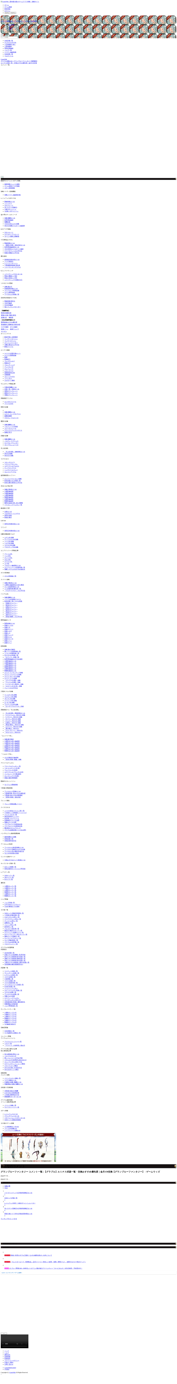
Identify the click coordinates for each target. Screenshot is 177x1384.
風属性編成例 (8, 497)
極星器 (11, 317)
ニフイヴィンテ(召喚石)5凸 (13, 280)
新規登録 (7, 9)
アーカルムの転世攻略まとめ (14, 847)
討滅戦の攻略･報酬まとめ (12, 1082)
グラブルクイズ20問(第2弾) (13, 824)
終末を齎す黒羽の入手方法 (13, 482)
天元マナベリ (8, 232)
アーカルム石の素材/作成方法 (14, 851)
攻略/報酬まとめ (9, 218)
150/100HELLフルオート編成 (13, 249)
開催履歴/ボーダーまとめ (12, 1096)
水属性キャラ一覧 (10, 888)
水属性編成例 (8, 493)
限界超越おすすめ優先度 (9, 322)
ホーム (6, 5)
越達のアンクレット (11, 393)
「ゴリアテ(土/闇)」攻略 (12, 680)
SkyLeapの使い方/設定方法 (13, 1067)
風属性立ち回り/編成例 (12, 747)
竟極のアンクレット (11, 395)
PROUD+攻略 (8, 455)
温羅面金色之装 (9, 372)
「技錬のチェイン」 (11, 603)
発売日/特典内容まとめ (12, 524)
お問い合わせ (8, 1364)
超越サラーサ (8, 639)
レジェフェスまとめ (11, 1114)
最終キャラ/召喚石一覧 (12, 936)
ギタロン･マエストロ (11, 418)
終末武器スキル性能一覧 (12, 480)
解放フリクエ (8, 346)
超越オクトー (8, 629)
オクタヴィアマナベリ (11, 234)
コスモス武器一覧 (10, 992)
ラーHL (6, 563)
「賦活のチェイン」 (11, 605)
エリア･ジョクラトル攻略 (12, 674)
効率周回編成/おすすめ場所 (13, 659)
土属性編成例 (8, 495)
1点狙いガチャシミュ (11, 211)
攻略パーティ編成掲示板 (12, 195)
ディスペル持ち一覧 (11, 921)
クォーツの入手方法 (11, 688)
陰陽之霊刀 (8, 432)
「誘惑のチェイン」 (11, 609)
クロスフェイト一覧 (11, 944)
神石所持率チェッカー (11, 816)
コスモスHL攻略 (9, 545)
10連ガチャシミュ (10, 209)
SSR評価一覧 (8, 40)
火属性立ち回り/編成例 (12, 741)
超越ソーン (4, 329)
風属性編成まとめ (10, 667)
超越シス (7, 633)
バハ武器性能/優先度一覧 (12, 588)
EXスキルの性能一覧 (11, 655)
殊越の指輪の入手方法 (11, 253)
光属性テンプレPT (10, 1020)
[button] (90, 31)
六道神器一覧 (8, 979)
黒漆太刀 (7, 363)
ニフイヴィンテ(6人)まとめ (13, 274)
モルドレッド (8, 205)
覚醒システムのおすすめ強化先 (14, 569)
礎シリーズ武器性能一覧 (12, 651)
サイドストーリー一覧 (11, 1107)
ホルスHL (7, 559)
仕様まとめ (8, 511)
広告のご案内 (8, 1362)
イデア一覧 (8, 1043)
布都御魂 (7, 374)
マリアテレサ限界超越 (11, 290)
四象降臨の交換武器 (11, 1004)
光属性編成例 (8, 499)
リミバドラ (8, 203)
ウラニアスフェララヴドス (13, 430)
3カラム (13, 13)
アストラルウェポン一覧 (12, 766)
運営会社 (7, 1355)
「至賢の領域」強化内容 (12, 797)
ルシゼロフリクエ (10, 401)
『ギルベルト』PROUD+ (12, 732)
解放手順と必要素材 (11, 337)
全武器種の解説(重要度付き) (13, 964)
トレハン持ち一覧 (10, 925)
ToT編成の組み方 (10, 1024)
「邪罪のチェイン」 (11, 613)
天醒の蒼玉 (12, 315)
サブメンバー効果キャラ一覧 (14, 932)
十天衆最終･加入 (9, 44)
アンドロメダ (8, 367)
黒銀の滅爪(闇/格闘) (11, 778)
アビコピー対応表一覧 (11, 928)
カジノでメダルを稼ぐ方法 (13, 1062)
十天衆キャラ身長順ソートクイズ (15, 812)
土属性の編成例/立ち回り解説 (14, 585)
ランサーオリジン (10, 341)
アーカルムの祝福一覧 (11, 294)
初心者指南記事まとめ (11, 1054)
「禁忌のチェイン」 (11, 611)
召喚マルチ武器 (9, 996)
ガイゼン (4, 331)
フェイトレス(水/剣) (11, 770)
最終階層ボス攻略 (10, 837)
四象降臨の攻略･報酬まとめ (13, 1084)
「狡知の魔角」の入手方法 (13, 616)
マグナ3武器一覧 (9, 977)
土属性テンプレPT (10, 1016)
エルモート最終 (9, 380)
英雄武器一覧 (8, 839)
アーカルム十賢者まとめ (12, 791)
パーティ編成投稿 (10, 52)
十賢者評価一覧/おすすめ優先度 (14, 793)
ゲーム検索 (8, 7)
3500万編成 (8, 303)
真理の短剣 (8, 515)
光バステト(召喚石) (10, 207)
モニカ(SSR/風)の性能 (11, 853)
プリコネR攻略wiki (10, 1128)
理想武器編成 (8, 48)
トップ (6, 1351)
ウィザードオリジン (11, 339)
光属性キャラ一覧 (10, 894)
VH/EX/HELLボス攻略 (11, 224)
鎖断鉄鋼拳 (8, 416)
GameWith (12, 1372)
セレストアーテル (10, 472)
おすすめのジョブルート (12, 904)
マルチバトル (8, 56)
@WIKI (6, 1369)
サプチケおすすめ (10, 42)
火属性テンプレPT (10, 1012)
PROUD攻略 (8, 453)
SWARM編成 (8, 305)
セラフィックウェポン (11, 998)
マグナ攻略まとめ (10, 1080)
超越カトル (8, 637)
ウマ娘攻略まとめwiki (11, 1126)
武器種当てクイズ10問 (11, 820)
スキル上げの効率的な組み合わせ (15, 1060)
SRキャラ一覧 (9, 877)
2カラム (7, 13)
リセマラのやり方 (10, 1056)
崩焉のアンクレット (11, 391)
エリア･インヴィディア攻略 (13, 672)
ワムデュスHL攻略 (10, 697)
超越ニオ (7, 627)
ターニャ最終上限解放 (11, 236)
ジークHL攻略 (9, 541)
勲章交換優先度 (6, 313)
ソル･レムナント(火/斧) (12, 768)
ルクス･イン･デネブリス (12, 414)
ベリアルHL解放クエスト (12, 599)
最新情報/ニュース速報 (12, 184)
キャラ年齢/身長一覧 (11, 940)
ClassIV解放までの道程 (11, 906)
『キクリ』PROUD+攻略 (12, 719)
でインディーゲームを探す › (12, 1272)
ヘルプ (6, 1353)
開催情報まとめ (9, 201)
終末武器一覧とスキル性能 (13, 601)
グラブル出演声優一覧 (11, 942)
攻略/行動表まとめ (10, 489)
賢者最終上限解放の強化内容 (10, 324)
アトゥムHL (8, 554)
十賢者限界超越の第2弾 (12, 265)
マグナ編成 (4, 327)
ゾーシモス (8, 378)
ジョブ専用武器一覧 (11, 1006)
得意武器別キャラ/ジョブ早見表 (14, 869)
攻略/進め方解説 (9, 649)
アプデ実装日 (8, 261)
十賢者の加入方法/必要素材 (13, 795)
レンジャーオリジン (11, 263)
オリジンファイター (11, 343)
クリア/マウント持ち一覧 (12, 919)
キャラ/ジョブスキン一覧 (12, 938)
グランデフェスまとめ (11, 1116)
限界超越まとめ (9, 623)
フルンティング (9, 365)
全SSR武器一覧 (9, 953)
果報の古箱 (4, 315)
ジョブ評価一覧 (9, 902)
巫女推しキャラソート (11, 818)
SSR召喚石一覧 (9, 1031)
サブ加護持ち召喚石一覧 (12, 1033)
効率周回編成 (8, 220)
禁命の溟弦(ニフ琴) (10, 278)
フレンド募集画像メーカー (13, 804)
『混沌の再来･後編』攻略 (12, 759)
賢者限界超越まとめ (11, 288)
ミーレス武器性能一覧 (11, 653)
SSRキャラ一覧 (9, 875)
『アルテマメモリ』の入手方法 (14, 590)
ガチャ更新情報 (9, 188)
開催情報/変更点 (9, 301)
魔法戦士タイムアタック (12, 828)
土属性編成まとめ (10, 665)
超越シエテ (8, 631)
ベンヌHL (7, 556)
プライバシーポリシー (11, 1360)
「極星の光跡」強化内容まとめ (14, 245)
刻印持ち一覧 (8, 926)
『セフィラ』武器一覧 (11, 657)
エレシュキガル (9, 376)
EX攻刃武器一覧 (9, 986)
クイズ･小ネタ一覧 (10, 814)
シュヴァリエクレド (11, 470)
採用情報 (7, 1356)
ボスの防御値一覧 (10, 576)
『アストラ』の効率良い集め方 (14, 1045)
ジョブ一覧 (8, 50)
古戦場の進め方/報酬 (11, 1091)
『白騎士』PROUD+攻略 (12, 723)
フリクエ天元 (8, 403)
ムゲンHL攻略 (9, 537)
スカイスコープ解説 (11, 1065)
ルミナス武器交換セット (12, 353)
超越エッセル (8, 625)
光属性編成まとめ (10, 669)
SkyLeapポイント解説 (11, 1069)
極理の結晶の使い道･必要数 (13, 503)
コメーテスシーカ (10, 428)
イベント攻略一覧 (10, 1105)
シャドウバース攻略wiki (12, 1130)
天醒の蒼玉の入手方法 (11, 344)
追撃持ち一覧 (8, 923)
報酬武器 (7, 222)
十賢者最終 (8, 46)
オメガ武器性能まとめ (11, 587)
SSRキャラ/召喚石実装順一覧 (14, 913)
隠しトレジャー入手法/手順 (13, 1058)
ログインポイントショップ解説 (14, 1064)
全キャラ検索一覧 (10, 867)
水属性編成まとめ (10, 663)
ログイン (7, 11)
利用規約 (7, 1358)
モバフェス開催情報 (11, 784)
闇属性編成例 (8, 501)
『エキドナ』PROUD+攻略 (13, 726)
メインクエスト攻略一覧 (12, 1078)
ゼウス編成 (13, 327)
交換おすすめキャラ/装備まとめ (14, 860)
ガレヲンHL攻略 (9, 698)
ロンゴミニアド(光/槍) (11, 776)
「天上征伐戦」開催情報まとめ (14, 713)
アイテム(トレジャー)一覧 (13, 1041)
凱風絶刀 (7, 359)
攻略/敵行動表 (9, 739)
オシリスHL (8, 558)
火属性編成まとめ (10, 661)
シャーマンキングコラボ (12, 267)
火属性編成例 (8, 491)
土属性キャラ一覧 (10, 890)
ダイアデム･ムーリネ (11, 445)
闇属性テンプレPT (10, 1022)
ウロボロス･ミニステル (12, 513)
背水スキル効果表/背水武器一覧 (14, 960)
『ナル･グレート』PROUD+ (13, 730)
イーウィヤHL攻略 (10, 700)
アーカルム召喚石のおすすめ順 (14, 849)
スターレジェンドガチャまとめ (14, 1118)
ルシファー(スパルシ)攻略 (13, 479)
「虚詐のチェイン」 (11, 614)
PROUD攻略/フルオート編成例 (14, 226)
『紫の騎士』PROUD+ (11, 728)
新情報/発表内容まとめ (12, 259)
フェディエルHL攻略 (11, 704)
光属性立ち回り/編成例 (12, 749)
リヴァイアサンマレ (11, 464)
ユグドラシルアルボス (11, 466)
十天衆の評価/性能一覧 (12, 915)
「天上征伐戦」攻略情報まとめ (14, 451)
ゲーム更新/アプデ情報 (12, 186)
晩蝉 (5, 357)
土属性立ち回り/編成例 (12, 745)
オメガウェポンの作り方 (12, 1000)
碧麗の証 (4, 317)
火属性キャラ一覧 (10, 886)
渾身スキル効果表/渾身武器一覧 (14, 958)
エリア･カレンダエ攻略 (12, 676)
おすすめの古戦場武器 (11, 1093)
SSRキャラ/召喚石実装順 (12, 1120)
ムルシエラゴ (8, 371)
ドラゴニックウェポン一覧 (13, 505)
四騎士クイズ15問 (10, 822)
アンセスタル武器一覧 (11, 994)
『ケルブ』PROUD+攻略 (12, 721)
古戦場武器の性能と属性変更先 (14, 1002)
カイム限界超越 (9, 292)
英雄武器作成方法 (10, 840)
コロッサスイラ (9, 462)
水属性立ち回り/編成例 (12, 743)
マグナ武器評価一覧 (11, 982)
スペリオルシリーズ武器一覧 (14, 984)
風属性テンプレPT (10, 1018)
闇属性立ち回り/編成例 (12, 751)
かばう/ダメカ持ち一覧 (12, 917)
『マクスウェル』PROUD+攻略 (14, 715)
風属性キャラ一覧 (10, 892)
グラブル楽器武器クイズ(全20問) (15, 830)
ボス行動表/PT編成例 (11, 757)
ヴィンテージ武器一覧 (11, 973)
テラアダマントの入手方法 (13, 251)
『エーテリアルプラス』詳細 (14, 706)
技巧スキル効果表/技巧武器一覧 (14, 956)
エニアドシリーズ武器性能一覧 (14, 567)
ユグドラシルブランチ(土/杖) (13, 772)
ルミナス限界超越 (10, 355)
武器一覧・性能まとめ (11, 389)
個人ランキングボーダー (12, 307)
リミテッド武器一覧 (11, 971)
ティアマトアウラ (10, 468)
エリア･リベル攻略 (10, 678)
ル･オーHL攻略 (9, 702)
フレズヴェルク (9, 361)
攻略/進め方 (8, 286)
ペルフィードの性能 (11, 426)
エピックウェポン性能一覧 (13, 990)
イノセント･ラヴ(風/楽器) (12, 774)
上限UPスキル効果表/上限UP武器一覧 (16, 962)
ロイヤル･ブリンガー (11, 443)
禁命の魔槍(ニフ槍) (10, 276)
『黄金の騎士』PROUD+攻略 (14, 724)
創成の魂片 (8, 517)
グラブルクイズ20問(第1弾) (13, 826)
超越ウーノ (8, 642)
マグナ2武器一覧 (9, 981)
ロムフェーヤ (8, 369)
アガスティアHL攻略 (11, 547)
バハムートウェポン (11, 988)
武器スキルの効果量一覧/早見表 (14, 954)
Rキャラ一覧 (8, 879)
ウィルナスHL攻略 (10, 695)
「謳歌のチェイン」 (11, 607)
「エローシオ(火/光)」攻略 (13, 686)
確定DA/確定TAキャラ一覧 (13, 930)
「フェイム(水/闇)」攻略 (12, 682)
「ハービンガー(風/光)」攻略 (13, 684)
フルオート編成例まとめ (12, 565)
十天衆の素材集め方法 (11, 1094)
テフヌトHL (8, 561)
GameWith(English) (10, 1367)
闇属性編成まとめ (10, 670)
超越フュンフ (14, 329)
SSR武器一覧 (8, 54)
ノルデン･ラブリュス (11, 441)
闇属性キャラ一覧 (10, 896)
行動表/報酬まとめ (10, 387)
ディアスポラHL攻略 (11, 539)
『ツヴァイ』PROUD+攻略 (13, 717)
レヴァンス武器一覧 (11, 975)
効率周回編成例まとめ (11, 247)
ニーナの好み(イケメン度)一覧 (14, 811)
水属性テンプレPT (10, 1014)
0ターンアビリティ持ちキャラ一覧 (15, 934)
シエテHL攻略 (9, 543)
